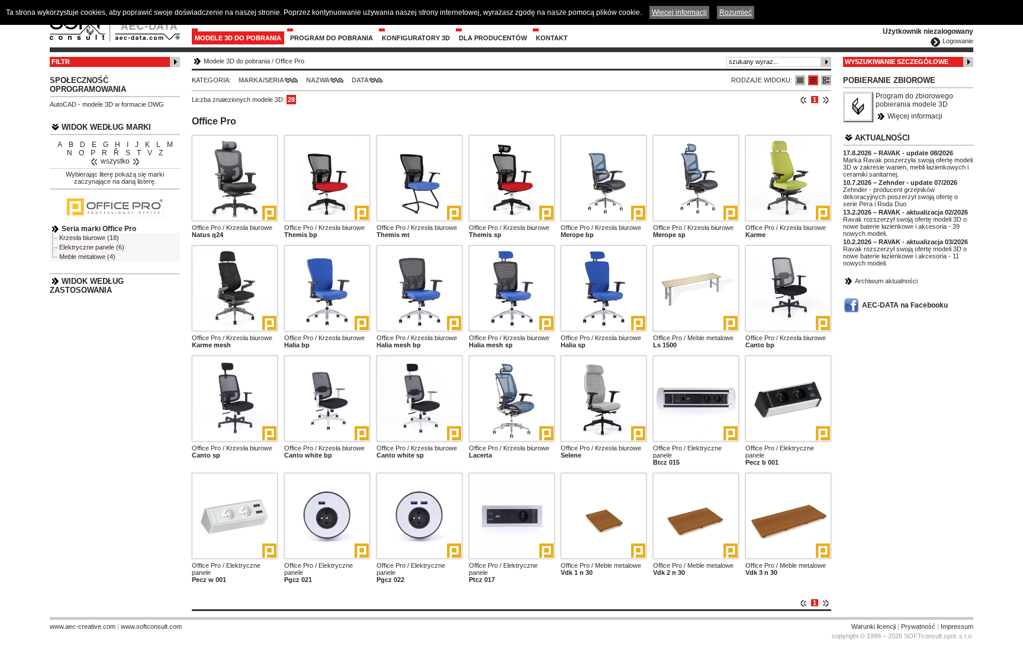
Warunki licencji (873, 626)
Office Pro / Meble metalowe (693, 337)
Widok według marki (106, 127)
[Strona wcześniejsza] (803, 99)
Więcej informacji (914, 116)
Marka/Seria (261, 80)
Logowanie (957, 40)
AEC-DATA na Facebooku (905, 305)
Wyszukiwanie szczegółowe (896, 61)
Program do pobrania (331, 37)
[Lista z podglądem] (813, 80)
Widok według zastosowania (87, 286)
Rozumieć (735, 12)
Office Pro (289, 61)
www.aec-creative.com (82, 626)
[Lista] (800, 80)
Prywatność (918, 626)
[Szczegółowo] (826, 80)
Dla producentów (493, 37)
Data (360, 80)
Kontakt (552, 37)
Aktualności (882, 137)
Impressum (957, 626)
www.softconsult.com (151, 626)
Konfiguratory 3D (416, 37)
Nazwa (318, 80)
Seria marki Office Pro (99, 229)
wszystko (115, 161)
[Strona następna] (825, 99)
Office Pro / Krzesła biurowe (232, 227)
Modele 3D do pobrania (238, 37)
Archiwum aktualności (886, 280)
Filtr (61, 61)
